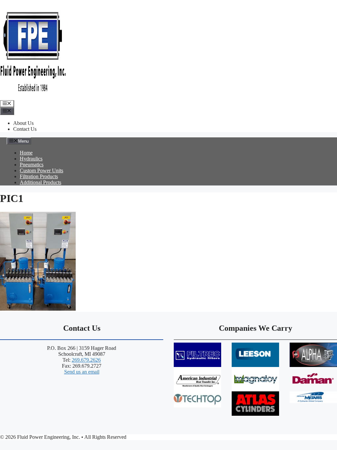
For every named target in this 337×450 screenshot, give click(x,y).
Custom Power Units (41, 170)
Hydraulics (31, 158)
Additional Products (40, 182)
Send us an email (81, 372)
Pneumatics (31, 164)
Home (26, 152)
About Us (23, 123)
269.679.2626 (86, 360)
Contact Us (25, 129)
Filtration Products (39, 176)
